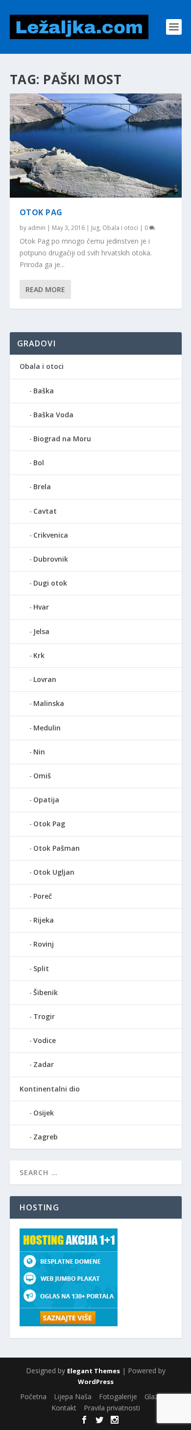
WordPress (96, 1381)
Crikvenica (50, 535)
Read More (45, 289)
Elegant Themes (93, 1370)
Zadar (43, 1064)
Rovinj (43, 944)
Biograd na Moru (62, 438)
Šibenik (45, 992)
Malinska (48, 703)
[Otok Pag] (96, 145)
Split (41, 968)
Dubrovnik (50, 559)
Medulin (47, 727)
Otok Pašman (56, 848)
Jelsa (41, 631)
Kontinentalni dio (50, 1088)
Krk (39, 655)
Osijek (43, 1112)
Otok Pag (41, 212)
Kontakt (63, 1407)
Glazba (155, 1396)
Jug (95, 228)
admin (37, 228)
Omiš (42, 775)
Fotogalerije (118, 1396)
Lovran (44, 679)
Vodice (44, 1040)
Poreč (42, 896)
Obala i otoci (120, 228)
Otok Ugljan (53, 872)
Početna (33, 1396)
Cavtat (45, 511)
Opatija (46, 799)
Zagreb (45, 1136)
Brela (42, 486)
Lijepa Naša (73, 1396)
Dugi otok (50, 583)
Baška (43, 390)
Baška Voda (53, 414)
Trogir (44, 1016)
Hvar (41, 607)
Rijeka (43, 920)
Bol (38, 462)
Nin (39, 751)
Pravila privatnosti (112, 1407)
